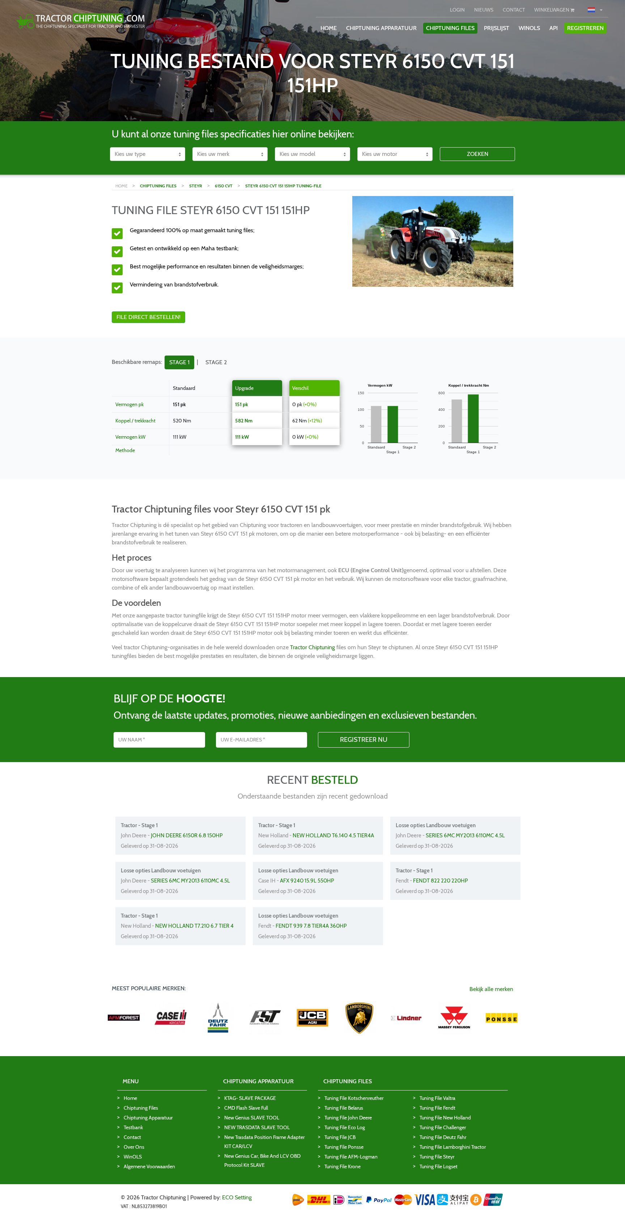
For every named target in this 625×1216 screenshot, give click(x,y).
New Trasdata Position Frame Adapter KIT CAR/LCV (264, 1141)
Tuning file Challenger (443, 1127)
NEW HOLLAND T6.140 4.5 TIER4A (333, 835)
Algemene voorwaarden (149, 1166)
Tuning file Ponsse (343, 1147)
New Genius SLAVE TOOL (251, 1117)
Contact (132, 1137)
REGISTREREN (585, 28)
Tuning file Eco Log (344, 1127)
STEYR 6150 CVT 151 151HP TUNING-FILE (283, 185)
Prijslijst (496, 28)
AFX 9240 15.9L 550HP (307, 880)
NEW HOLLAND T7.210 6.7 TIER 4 (194, 926)
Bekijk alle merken (491, 989)
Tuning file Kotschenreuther (353, 1098)
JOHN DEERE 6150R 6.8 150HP (187, 835)
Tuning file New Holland (445, 1117)
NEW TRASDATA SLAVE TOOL (257, 1127)
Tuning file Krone (342, 1166)
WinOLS (529, 28)
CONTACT (514, 10)
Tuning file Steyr (437, 1156)
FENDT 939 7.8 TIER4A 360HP (311, 926)
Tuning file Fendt (437, 1108)
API (553, 28)
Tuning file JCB (340, 1137)
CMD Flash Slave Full (246, 1108)
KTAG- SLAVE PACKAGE (250, 1098)
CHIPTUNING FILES (450, 28)
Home (130, 1098)
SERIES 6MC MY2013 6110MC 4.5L (465, 835)
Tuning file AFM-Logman (351, 1156)
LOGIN (457, 10)
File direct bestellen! (148, 317)
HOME (328, 28)
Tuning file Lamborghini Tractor (453, 1147)
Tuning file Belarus (343, 1108)
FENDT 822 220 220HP (440, 880)
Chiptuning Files (141, 1108)
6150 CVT (224, 185)
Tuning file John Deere (348, 1117)
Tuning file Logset (439, 1166)
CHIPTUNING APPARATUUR (381, 28)
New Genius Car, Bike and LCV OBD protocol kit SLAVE (262, 1160)
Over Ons (134, 1147)
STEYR (195, 185)
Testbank (133, 1127)
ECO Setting (237, 1197)
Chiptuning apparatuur (148, 1117)
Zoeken (477, 153)
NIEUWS (483, 10)
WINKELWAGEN (552, 10)
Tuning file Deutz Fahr (443, 1137)
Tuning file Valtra (437, 1098)
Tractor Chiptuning (313, 647)
